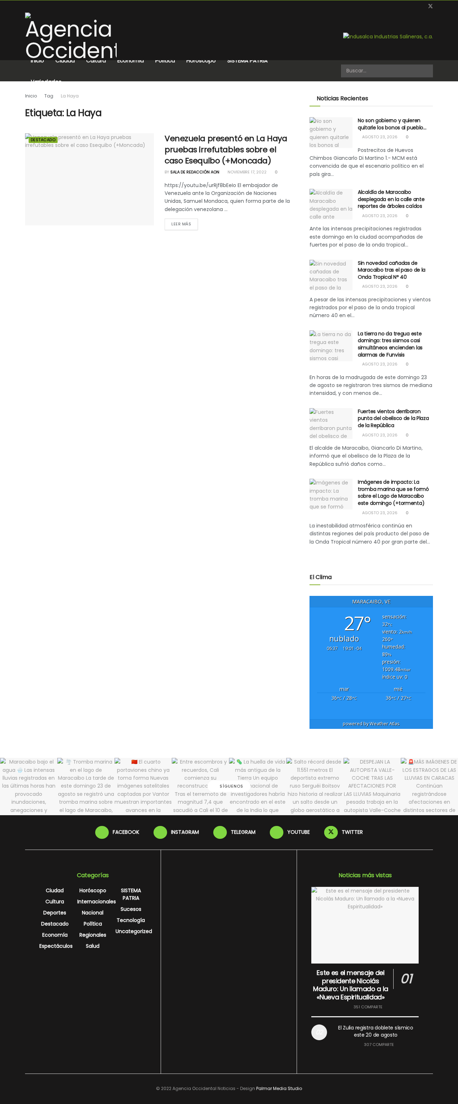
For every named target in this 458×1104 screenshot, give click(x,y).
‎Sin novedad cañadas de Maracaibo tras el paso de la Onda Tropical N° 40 (391, 270)
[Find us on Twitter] (430, 6)
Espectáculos (56, 946)
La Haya (70, 96)
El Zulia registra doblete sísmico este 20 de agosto (375, 1031)
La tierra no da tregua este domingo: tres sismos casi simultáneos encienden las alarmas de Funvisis (390, 344)
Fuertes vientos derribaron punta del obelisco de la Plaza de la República (393, 418)
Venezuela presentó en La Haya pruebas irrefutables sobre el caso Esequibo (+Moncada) (226, 149)
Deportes (54, 912)
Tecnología (131, 920)
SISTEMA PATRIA (247, 60)
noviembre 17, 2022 (246, 172)
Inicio (37, 60)
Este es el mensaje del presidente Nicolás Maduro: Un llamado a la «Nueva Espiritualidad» (350, 985)
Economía (130, 60)
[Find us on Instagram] (403, 6)
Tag (48, 96)
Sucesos (131, 909)
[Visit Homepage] (71, 36)
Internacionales (96, 901)
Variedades (46, 81)
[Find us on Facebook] (394, 6)
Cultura (96, 60)
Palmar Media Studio (279, 1088)
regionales (92, 934)
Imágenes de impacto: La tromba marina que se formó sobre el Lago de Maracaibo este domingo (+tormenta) (393, 492)
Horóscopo (201, 60)
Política (165, 60)
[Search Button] (427, 70)
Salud (92, 946)
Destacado (43, 140)
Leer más (184, 224)
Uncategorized (134, 931)
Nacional (92, 912)
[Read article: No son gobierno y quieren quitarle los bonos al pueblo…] (331, 132)
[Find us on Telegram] (412, 6)
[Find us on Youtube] (421, 6)
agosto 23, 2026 (379, 137)
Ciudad (65, 60)
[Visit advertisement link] (388, 36)
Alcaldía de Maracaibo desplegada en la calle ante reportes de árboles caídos (391, 199)
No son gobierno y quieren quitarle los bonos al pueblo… (392, 124)
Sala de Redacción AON (194, 172)
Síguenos (230, 786)
